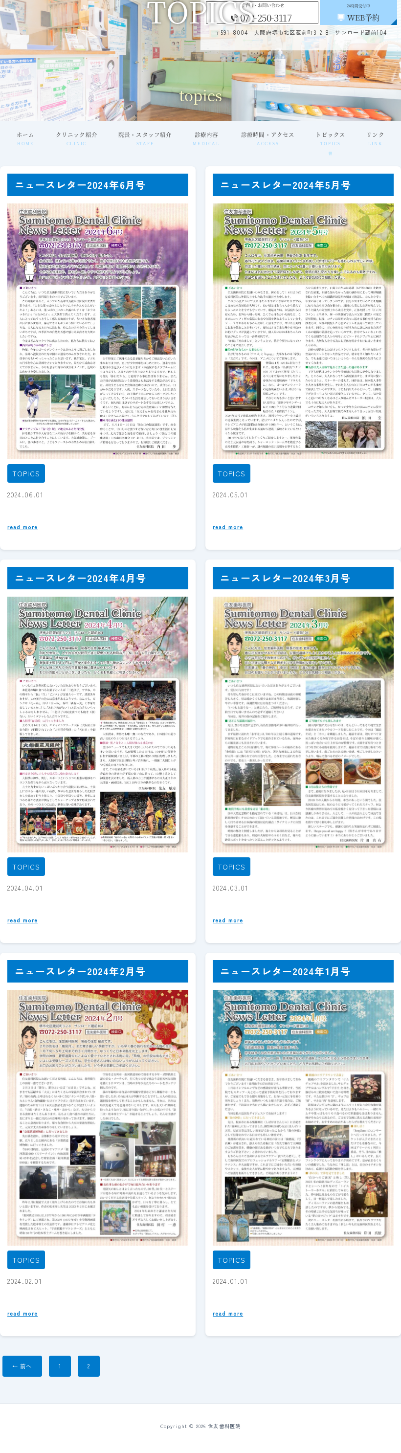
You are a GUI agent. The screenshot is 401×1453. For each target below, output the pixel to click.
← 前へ (22, 1366)
